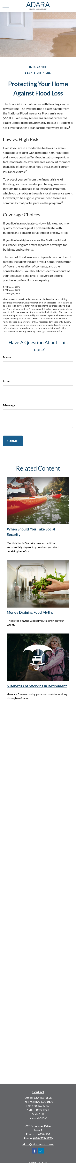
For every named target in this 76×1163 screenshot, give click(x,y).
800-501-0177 (44, 1101)
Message (9, 405)
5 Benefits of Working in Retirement (37, 686)
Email (6, 381)
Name (7, 357)
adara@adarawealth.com (38, 1144)
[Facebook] (34, 1151)
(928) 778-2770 (42, 1138)
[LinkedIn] (41, 1151)
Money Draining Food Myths (30, 612)
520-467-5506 (43, 1097)
